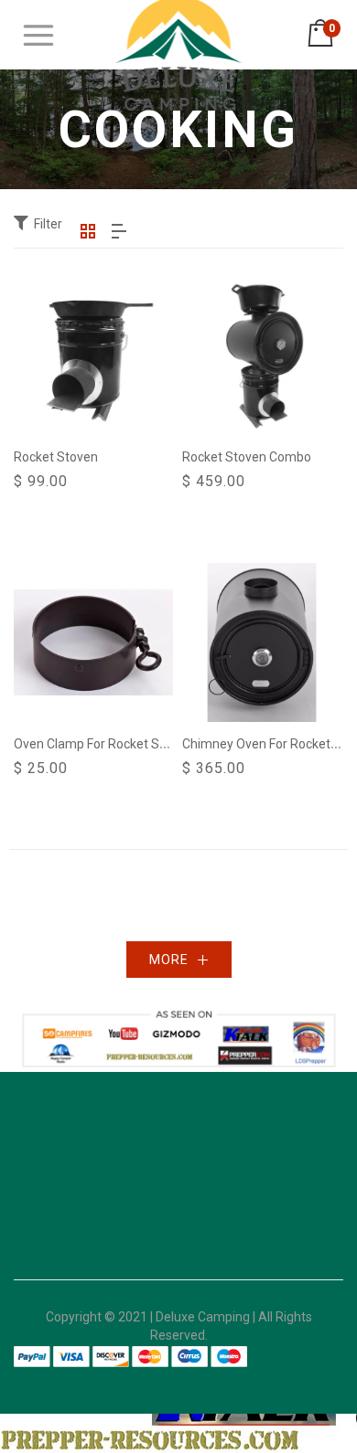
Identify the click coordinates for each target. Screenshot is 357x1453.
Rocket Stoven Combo (246, 457)
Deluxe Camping (203, 1317)
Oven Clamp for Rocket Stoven (103, 744)
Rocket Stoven (56, 457)
